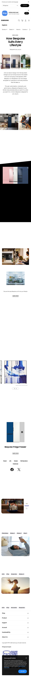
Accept (22, 671)
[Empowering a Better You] (15, 585)
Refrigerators (24, 461)
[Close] (28, 10)
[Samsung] (5, 20)
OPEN (26, 13)
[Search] (18, 20)
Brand (15, 35)
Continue (25, 5)
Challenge (15, 463)
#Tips (7, 574)
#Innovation (14, 607)
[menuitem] (4, 29)
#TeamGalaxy (5, 533)
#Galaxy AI (21, 574)
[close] (28, 168)
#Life (3, 574)
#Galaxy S (12, 533)
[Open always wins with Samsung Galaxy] (15, 506)
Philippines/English (6, 647)
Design (16, 461)
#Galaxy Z (19, 533)
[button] (15, 613)
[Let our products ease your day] (15, 546)
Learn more (15, 295)
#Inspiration (14, 574)
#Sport (25, 533)
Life (10, 461)
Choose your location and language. (10, 2)
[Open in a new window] (12, 469)
